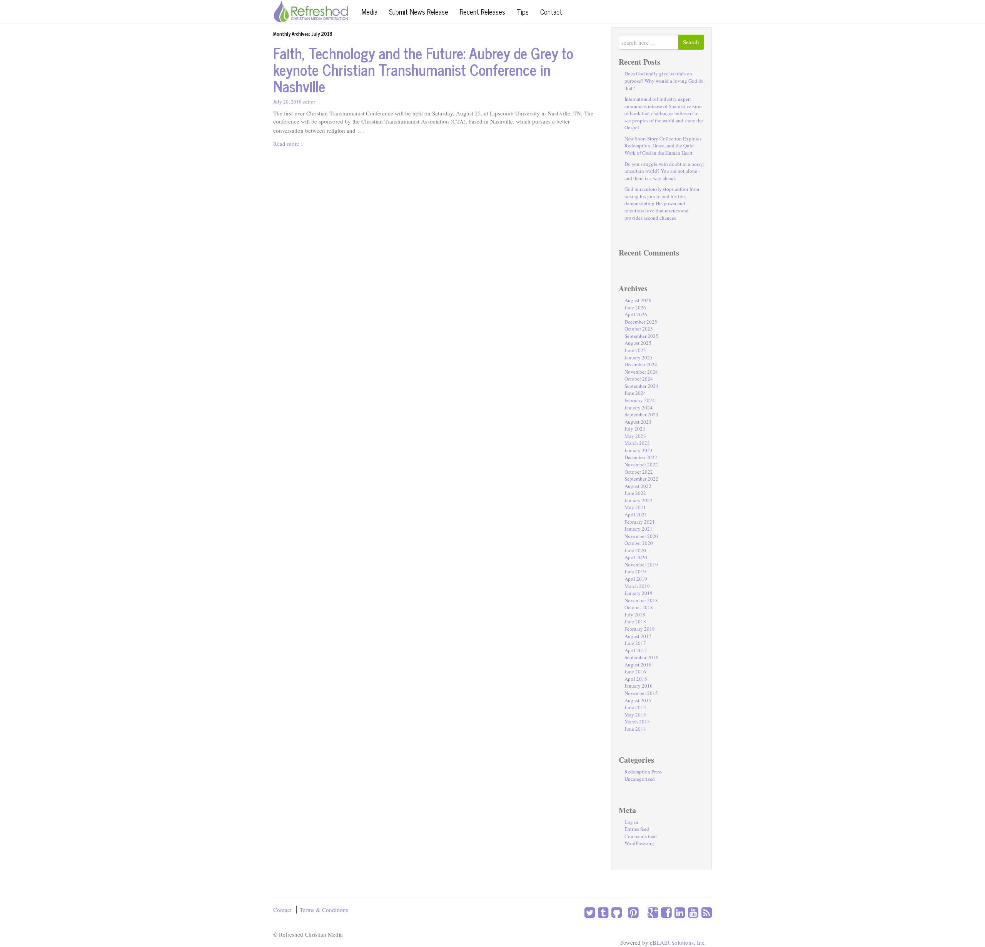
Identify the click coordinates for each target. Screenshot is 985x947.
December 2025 (640, 321)
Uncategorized (639, 778)
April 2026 (635, 314)
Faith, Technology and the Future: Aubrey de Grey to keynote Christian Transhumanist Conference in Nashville (423, 69)
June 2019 (635, 571)
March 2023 (637, 442)
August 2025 (637, 342)
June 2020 (635, 550)
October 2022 (638, 471)
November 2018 (641, 600)
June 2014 (635, 728)
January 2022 (638, 500)
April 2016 (635, 678)
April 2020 (635, 557)
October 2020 (638, 542)
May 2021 (635, 507)
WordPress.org (639, 843)
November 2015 (641, 693)
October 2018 (638, 607)
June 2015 (635, 707)
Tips (523, 11)
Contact (551, 11)
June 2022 (635, 492)
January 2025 (638, 357)
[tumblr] (601, 912)
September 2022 (641, 478)
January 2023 (638, 450)
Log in (631, 821)
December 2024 (640, 364)
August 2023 (637, 421)
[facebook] (664, 912)
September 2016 (641, 657)
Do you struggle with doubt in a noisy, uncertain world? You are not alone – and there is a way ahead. (664, 171)
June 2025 (635, 350)
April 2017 (635, 650)
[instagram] (623, 912)
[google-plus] (651, 912)
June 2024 (635, 392)
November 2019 (641, 564)
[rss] (705, 912)
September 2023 (641, 414)
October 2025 (638, 328)
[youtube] (691, 912)
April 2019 (635, 578)
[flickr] (642, 912)
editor (309, 101)
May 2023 (635, 436)
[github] (615, 912)
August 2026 (637, 300)
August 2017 (637, 636)
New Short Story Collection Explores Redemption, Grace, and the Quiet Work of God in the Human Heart (662, 145)
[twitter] (589, 912)
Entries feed (636, 828)
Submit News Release (418, 11)
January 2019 (638, 593)
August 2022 (637, 486)
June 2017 (635, 643)
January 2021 (638, 528)
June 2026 (635, 307)
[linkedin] (678, 912)
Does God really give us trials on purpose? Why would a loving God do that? (664, 80)
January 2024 (638, 407)
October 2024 (638, 378)
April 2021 (635, 514)
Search (691, 42)
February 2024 (639, 400)
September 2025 (641, 335)
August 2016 (637, 664)
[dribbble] (639, 912)
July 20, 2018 (287, 101)
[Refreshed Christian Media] (310, 10)
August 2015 (637, 700)
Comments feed (640, 836)
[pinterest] (631, 912)
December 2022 (640, 457)
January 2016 (638, 685)
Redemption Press (643, 771)
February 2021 (639, 521)
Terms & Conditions (324, 910)
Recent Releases (482, 11)
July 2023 (634, 428)
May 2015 (635, 714)
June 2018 (635, 621)
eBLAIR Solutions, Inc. (678, 942)
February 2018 (639, 628)
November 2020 (641, 536)
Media (369, 11)
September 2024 (641, 385)
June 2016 (635, 671)
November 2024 (641, 371)
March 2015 (637, 721)
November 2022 (641, 464)
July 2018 (634, 614)
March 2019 (637, 586)
